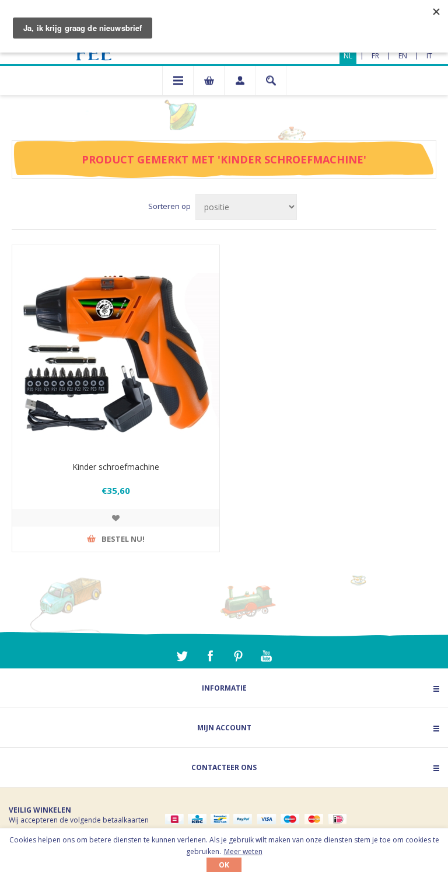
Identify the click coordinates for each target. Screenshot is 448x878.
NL (348, 56)
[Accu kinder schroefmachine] (115, 348)
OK (224, 865)
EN (402, 56)
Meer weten (243, 851)
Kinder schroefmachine (115, 466)
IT (429, 56)
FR (375, 56)
